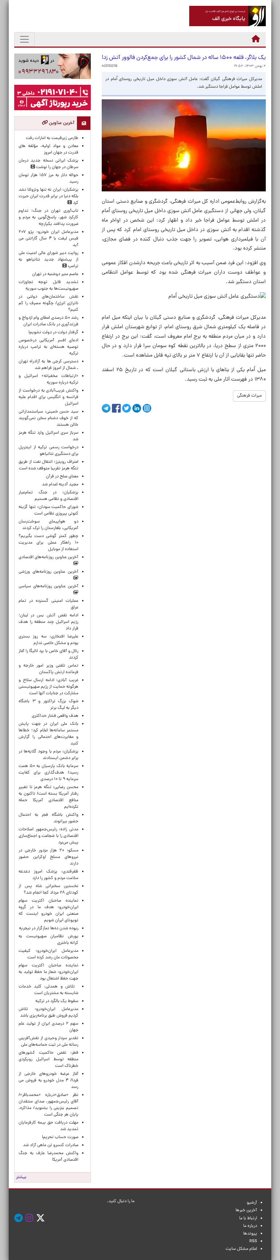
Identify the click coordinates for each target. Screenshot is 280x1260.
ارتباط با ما (248, 1218)
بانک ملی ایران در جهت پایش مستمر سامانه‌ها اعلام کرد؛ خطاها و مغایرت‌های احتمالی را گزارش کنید (48, 734)
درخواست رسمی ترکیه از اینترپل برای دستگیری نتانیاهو (48, 450)
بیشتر (21, 1177)
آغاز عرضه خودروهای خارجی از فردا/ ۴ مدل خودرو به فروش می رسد (48, 1080)
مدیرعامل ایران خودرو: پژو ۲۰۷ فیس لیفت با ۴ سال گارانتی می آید (48, 239)
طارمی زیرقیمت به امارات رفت (52, 138)
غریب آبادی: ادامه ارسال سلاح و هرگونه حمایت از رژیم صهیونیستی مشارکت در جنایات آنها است (48, 687)
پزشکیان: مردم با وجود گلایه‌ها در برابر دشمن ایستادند (48, 755)
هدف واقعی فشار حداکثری (55, 716)
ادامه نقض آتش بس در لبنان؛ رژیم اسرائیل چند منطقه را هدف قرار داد (48, 622)
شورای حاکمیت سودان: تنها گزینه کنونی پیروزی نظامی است (48, 510)
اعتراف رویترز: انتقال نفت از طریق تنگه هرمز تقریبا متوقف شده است (48, 465)
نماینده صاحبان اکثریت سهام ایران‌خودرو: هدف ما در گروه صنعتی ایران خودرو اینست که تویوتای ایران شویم (48, 911)
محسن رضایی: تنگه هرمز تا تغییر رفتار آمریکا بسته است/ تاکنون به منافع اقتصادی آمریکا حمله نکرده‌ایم (48, 797)
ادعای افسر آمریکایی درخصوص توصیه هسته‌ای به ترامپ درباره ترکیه (48, 347)
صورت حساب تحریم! (60, 1137)
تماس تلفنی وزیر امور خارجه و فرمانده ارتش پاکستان (48, 669)
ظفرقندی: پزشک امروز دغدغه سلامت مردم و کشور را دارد (48, 875)
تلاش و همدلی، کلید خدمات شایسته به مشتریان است (48, 990)
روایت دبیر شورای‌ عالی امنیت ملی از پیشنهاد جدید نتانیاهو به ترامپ (48, 260)
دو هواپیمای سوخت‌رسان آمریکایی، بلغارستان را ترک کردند (48, 525)
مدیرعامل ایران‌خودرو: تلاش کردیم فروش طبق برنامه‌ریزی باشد (48, 1012)
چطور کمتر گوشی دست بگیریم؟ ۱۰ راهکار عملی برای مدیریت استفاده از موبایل (48, 543)
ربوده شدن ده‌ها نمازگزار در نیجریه (48, 928)
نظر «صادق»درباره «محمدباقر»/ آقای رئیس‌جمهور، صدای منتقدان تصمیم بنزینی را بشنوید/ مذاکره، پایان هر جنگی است (48, 1105)
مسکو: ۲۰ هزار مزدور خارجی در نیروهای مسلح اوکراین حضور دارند (48, 857)
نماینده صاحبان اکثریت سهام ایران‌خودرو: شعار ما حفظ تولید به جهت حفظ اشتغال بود (48, 972)
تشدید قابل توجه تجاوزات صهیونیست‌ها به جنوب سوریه (48, 285)
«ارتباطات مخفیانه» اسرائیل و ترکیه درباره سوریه (48, 379)
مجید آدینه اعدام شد (60, 484)
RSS (253, 1241)
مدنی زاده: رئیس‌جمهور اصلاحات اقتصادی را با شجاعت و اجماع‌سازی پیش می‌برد (48, 836)
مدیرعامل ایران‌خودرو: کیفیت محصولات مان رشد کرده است (48, 954)
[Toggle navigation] (24, 39)
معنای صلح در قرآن (62, 476)
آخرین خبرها (246, 1210)
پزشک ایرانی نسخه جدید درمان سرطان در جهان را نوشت (48, 164)
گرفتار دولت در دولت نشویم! (53, 332)
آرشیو (252, 1203)
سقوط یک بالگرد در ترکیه (56, 1001)
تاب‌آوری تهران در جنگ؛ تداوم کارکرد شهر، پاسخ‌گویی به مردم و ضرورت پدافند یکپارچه (48, 217)
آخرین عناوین (61, 123)
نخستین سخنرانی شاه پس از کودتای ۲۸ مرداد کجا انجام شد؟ (48, 889)
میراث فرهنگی (249, 396)
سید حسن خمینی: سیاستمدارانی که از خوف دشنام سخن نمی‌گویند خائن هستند (48, 418)
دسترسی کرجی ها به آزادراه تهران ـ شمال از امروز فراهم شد (48, 364)
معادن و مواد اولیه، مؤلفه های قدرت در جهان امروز (48, 149)
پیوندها (250, 1234)
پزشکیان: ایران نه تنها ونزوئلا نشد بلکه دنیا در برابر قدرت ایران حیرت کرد (48, 196)
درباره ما (250, 1226)
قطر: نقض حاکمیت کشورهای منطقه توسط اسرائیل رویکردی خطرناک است (48, 1059)
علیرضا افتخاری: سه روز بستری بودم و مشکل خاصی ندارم (48, 640)
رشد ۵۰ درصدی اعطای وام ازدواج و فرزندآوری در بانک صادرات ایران (48, 321)
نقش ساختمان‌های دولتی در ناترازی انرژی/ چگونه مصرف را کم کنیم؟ (48, 303)
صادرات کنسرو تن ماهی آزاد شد (50, 1145)
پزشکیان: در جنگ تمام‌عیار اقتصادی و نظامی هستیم (48, 495)
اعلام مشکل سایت (241, 1249)
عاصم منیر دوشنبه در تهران (55, 274)
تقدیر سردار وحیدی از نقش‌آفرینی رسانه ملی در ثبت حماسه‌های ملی (48, 1041)
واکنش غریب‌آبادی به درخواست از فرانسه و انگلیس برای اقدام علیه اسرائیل (48, 397)
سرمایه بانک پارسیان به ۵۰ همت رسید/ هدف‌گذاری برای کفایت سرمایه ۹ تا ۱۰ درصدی (48, 773)
